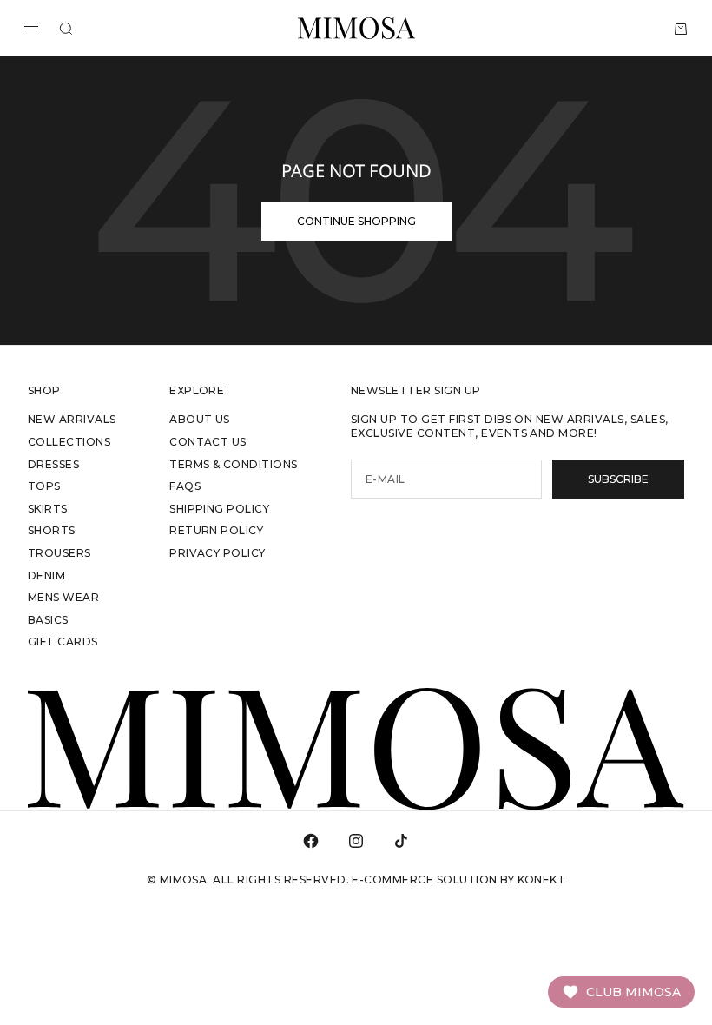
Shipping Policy (219, 508)
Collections (69, 441)
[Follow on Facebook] (311, 841)
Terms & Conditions (233, 464)
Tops (44, 486)
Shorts (52, 530)
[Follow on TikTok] (401, 841)
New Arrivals (72, 419)
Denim (46, 575)
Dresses (53, 464)
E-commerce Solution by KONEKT (458, 879)
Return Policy (216, 530)
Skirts (48, 508)
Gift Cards (63, 641)
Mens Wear (63, 597)
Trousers (59, 552)
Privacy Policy (217, 552)
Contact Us (208, 441)
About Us (199, 419)
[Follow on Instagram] (356, 841)
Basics (48, 619)
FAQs (185, 486)
